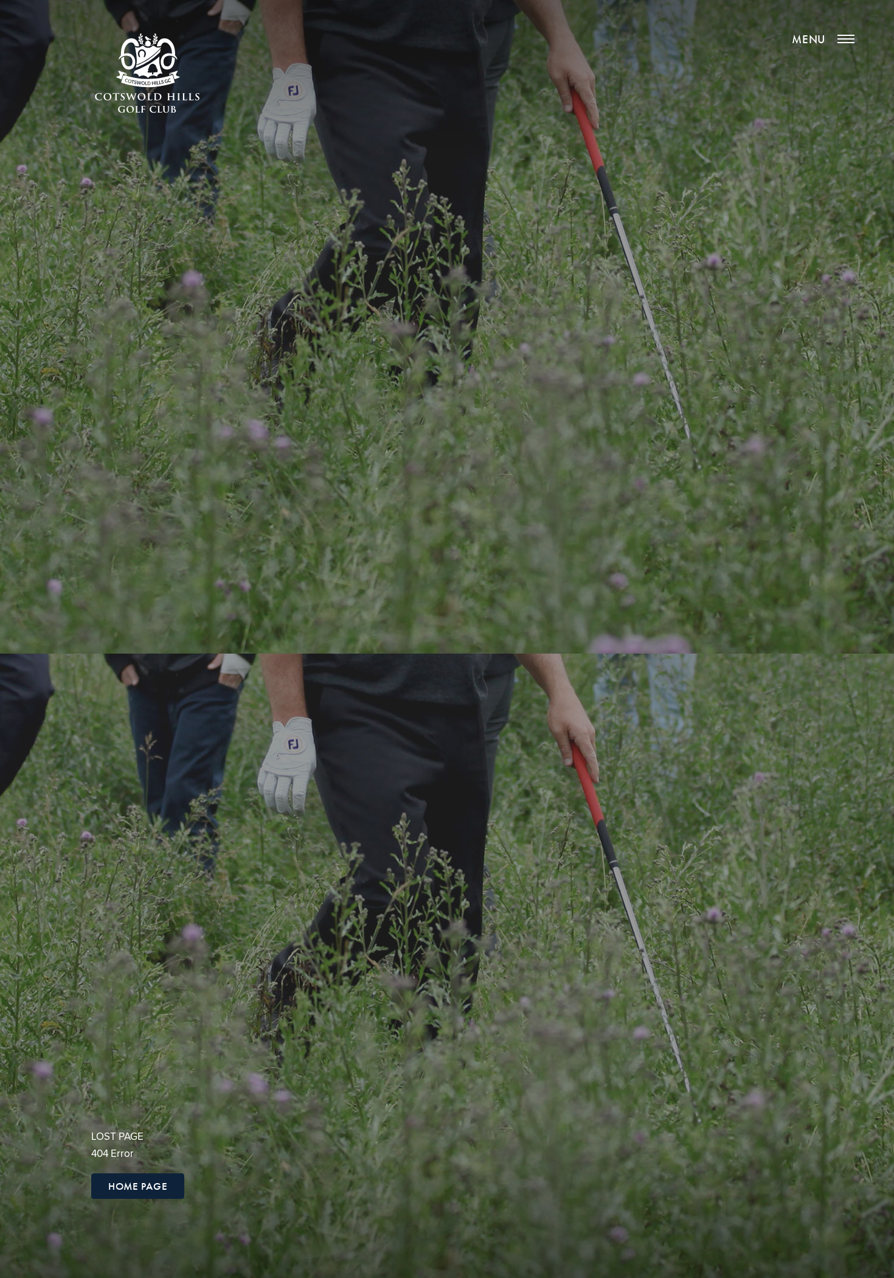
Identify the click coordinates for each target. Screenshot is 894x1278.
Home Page (137, 1186)
